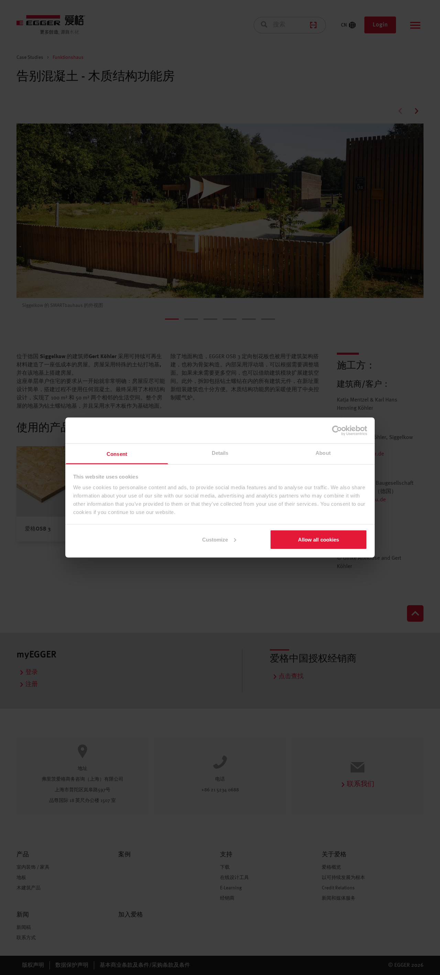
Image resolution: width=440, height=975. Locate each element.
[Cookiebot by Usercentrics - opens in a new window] (337, 430)
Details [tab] (220, 453)
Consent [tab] (117, 454)
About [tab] (323, 453)
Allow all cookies (318, 539)
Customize (215, 539)
